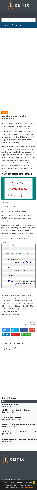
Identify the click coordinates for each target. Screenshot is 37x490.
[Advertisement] (18, 48)
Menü (5, 14)
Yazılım (5, 112)
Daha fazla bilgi (29, 487)
